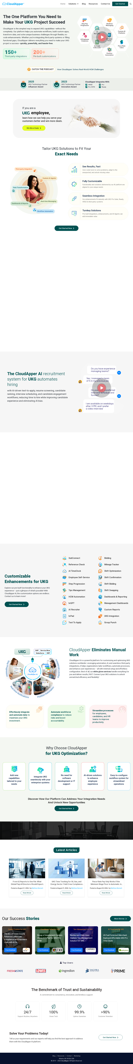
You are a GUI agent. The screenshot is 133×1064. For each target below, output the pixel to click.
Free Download (10, 950)
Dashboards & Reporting (115, 596)
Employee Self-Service (79, 577)
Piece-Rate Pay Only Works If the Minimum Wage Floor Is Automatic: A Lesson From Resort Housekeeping (106, 883)
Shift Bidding (110, 583)
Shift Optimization (112, 571)
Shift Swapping (111, 590)
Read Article (27, 893)
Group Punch (110, 622)
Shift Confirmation (112, 577)
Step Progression (77, 583)
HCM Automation (77, 596)
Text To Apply (75, 622)
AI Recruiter (74, 609)
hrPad (71, 616)
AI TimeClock (75, 571)
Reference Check (77, 564)
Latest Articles (66, 850)
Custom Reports (112, 609)
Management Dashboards (116, 603)
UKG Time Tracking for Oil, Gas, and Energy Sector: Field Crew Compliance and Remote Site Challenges (67, 883)
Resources (61, 1056)
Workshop (77, 1056)
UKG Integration (111, 616)
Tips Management (77, 590)
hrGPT (71, 603)
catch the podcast (42, 69)
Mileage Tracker (111, 564)
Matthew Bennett (37, 888)
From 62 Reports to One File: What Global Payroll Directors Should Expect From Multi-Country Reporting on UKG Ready (27, 883)
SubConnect (74, 558)
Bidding (107, 558)
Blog (54, 1056)
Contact (69, 1056)
